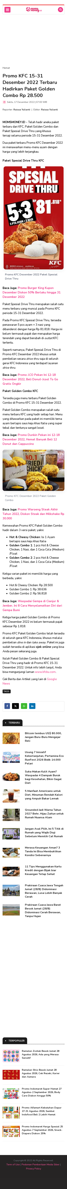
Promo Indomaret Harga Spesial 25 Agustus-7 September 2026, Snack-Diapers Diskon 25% (42, 1130)
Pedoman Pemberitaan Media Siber (40, 1164)
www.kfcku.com (45, 672)
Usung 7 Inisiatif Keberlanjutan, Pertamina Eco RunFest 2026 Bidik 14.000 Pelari (44, 757)
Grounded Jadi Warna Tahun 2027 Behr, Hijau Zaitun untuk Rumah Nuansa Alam (44, 813)
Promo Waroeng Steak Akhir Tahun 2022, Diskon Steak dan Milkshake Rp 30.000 (33, 514)
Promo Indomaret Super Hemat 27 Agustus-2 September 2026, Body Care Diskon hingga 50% (42, 1092)
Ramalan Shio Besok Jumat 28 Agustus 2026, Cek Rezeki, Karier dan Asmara (41, 1073)
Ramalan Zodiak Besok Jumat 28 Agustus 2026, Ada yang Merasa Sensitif (40, 1054)
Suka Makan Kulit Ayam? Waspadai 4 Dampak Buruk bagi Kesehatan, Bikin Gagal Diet (43, 777)
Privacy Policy (33, 1168)
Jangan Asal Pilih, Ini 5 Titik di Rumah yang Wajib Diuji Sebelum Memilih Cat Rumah (44, 832)
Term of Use (13, 1164)
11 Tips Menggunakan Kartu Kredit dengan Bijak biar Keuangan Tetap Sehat (43, 870)
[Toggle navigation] (7, 10)
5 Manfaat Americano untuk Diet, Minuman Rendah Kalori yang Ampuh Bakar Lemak (44, 794)
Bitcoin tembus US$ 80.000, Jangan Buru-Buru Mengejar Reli (43, 737)
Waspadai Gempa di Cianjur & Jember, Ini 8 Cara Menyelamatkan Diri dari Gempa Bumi (32, 605)
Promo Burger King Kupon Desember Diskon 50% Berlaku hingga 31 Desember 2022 (31, 292)
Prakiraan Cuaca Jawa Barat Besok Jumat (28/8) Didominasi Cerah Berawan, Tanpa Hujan (43, 910)
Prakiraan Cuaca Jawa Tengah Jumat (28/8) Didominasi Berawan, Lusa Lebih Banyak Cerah (44, 891)
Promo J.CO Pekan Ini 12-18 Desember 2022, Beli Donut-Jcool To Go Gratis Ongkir (30, 379)
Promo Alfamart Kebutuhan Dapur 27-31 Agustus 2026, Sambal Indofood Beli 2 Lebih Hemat (42, 1111)
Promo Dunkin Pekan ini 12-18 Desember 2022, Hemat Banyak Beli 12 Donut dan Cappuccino (31, 439)
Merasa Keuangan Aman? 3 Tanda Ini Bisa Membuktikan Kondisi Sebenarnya (43, 851)
